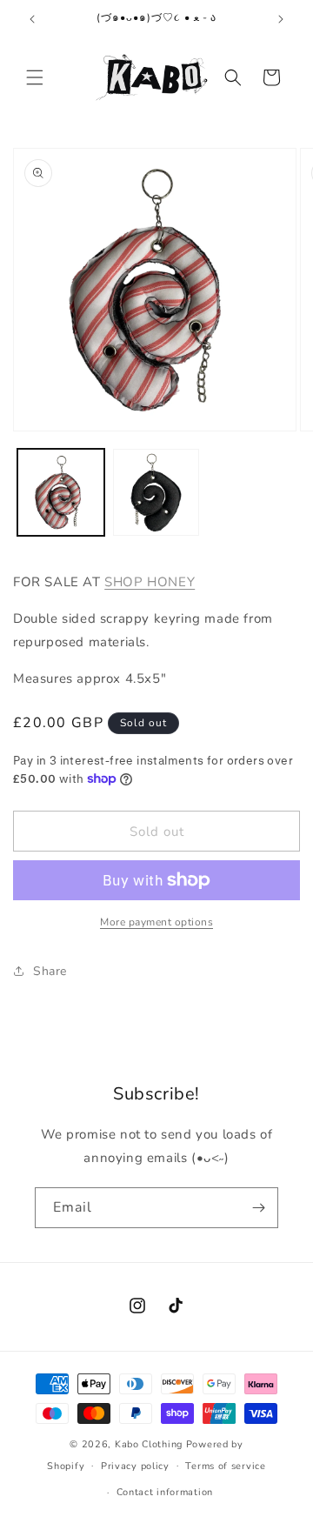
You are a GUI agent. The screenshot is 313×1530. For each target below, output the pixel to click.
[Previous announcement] (32, 19)
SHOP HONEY (149, 582)
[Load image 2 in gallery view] (156, 492)
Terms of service (225, 1466)
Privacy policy (135, 1466)
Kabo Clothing (149, 1444)
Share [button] (50, 971)
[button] (35, 77)
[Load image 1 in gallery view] (60, 492)
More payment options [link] (156, 922)
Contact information (165, 1492)
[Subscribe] (258, 1207)
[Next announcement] (281, 19)
